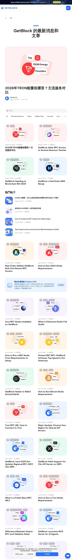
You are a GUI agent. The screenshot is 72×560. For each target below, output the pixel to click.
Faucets (59, 116)
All (7, 116)
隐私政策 (41, 550)
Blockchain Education (17, 116)
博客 (11, 18)
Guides (29, 116)
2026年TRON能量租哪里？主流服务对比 (35, 90)
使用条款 (49, 550)
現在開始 (61, 285)
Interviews (50, 116)
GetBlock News (39, 116)
